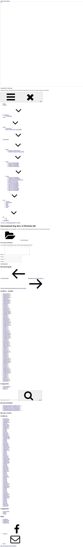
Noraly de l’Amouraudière (13, 164)
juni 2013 (5, 364)
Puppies (4, 104)
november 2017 (6, 322)
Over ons (7, 201)
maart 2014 (5, 357)
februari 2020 (6, 299)
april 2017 (5, 329)
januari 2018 (5, 320)
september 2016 (6, 336)
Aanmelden (5, 519)
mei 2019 (5, 306)
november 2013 (6, 358)
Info (4, 200)
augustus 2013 (6, 362)
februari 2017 (6, 331)
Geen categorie (6, 386)
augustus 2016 (6, 338)
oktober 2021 (6, 296)
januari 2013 (5, 368)
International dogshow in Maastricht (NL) (11, 410)
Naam (2, 256)
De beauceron (6, 114)
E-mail (2, 259)
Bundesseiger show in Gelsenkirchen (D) (11, 407)
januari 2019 (5, 310)
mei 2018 (5, 317)
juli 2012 (5, 374)
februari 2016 (6, 342)
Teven (7, 161)
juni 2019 (5, 305)
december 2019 (6, 300)
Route (7, 204)
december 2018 (6, 311)
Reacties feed (6, 521)
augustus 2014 (6, 351)
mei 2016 (5, 339)
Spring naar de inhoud (5, 1)
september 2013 (6, 361)
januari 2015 (5, 350)
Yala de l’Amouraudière (13, 186)
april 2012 (5, 377)
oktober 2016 (6, 335)
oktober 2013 (6, 360)
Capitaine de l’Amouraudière (14, 178)
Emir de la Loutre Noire (13, 182)
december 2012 (6, 369)
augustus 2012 (6, 372)
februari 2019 (6, 308)
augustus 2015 (6, 346)
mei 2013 (5, 365)
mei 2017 (5, 328)
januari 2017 (5, 332)
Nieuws (26, 240)
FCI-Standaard (9, 116)
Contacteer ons (9, 202)
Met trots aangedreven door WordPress (8, 545)
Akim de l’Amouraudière (13, 177)
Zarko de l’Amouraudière (13, 190)
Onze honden (6, 139)
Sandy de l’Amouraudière (13, 185)
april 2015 (5, 349)
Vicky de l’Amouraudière (13, 187)
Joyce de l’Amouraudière (13, 162)
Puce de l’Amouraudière (13, 184)
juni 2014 (5, 354)
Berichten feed (6, 520)
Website (2, 261)
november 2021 (6, 294)
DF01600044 (6, 220)
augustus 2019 (6, 303)
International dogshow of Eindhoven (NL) (12, 405)
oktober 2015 (6, 345)
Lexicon (7, 206)
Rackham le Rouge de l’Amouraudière (16, 151)
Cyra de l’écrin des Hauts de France (15, 179)
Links (7, 207)
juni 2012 (5, 375)
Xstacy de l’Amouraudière (13, 189)
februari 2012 (6, 379)
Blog (4, 117)
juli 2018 (5, 314)
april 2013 (5, 367)
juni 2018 (5, 315)
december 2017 (6, 321)
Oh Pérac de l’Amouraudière (14, 150)
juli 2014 (5, 353)
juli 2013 (5, 363)
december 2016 (6, 333)
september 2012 (6, 371)
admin (19, 222)
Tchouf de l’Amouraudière (13, 166)
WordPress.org (6, 522)
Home (4, 103)
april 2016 (5, 340)
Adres (7, 203)
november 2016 (6, 334)
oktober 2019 (6, 301)
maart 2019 (5, 307)
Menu (41, 101)
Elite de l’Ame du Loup (13, 180)
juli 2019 (5, 304)
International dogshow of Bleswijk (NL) (11, 406)
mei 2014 (5, 355)
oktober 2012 (6, 370)
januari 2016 (5, 343)
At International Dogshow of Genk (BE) (11, 409)
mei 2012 (5, 376)
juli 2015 (5, 347)
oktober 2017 (6, 324)
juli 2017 (5, 326)
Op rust (7, 176)
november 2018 (6, 312)
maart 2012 (5, 378)
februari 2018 (6, 319)
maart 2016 (5, 341)
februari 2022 (6, 293)
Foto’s (4, 127)
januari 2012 (5, 381)
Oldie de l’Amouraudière (13, 165)
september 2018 (6, 313)
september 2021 (6, 297)
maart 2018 (5, 318)
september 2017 (6, 325)
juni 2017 (5, 327)
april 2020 (5, 298)
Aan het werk (8, 128)
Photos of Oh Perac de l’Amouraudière (14, 129)
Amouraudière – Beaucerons (6, 88)
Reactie (2, 254)
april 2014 (5, 356)
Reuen (7, 149)
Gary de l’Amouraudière (13, 183)
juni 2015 (5, 348)
